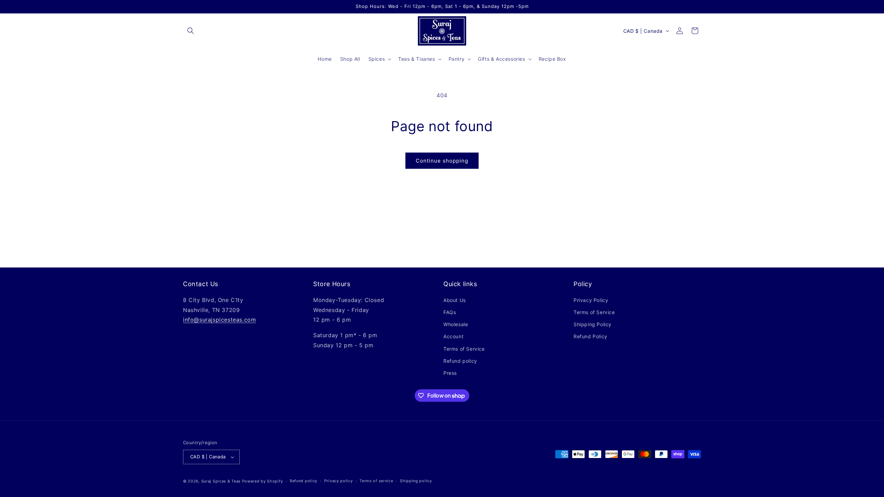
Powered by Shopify (262, 481)
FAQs (449, 312)
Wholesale (455, 324)
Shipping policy (416, 480)
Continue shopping (442, 160)
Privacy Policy (591, 300)
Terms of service (376, 480)
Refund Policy (590, 336)
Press (450, 373)
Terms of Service (464, 349)
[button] (190, 30)
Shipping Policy (593, 324)
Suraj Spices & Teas (221, 481)
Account (453, 336)
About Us (454, 300)
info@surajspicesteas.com (219, 319)
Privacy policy (338, 480)
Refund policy (460, 361)
